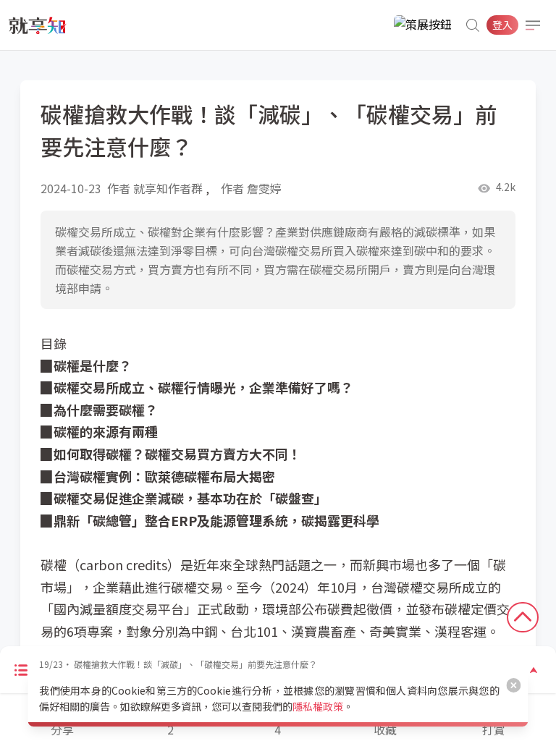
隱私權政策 (317, 706)
